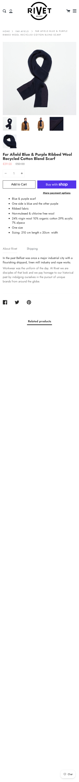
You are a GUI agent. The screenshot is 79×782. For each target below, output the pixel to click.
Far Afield (22, 31)
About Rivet (10, 249)
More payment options (57, 193)
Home (6, 31)
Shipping (32, 249)
